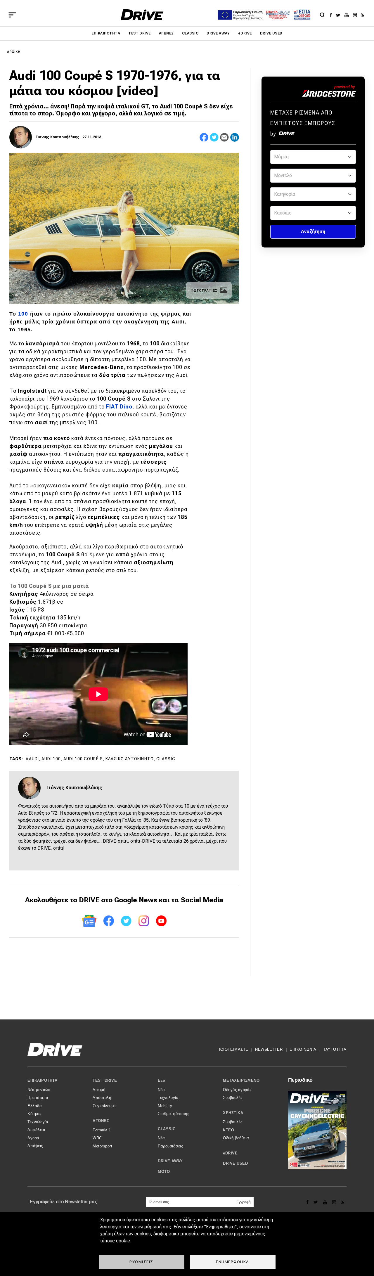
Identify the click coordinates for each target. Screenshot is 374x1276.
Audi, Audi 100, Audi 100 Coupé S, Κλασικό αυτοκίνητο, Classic (102, 758)
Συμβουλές (233, 1097)
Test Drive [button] (105, 1080)
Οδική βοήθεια (236, 1138)
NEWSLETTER (269, 1049)
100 (24, 314)
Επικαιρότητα (105, 33)
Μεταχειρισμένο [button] (241, 1080)
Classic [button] (167, 1129)
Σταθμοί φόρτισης (173, 1113)
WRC (97, 1138)
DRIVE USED (271, 33)
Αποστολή (102, 1097)
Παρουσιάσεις (170, 1146)
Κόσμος (34, 1113)
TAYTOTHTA (335, 1049)
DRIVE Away (218, 33)
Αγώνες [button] (101, 1121)
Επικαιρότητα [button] (42, 1080)
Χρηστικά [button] (233, 1113)
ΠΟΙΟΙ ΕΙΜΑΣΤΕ (232, 1049)
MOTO (164, 1171)
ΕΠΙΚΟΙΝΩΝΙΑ (303, 1049)
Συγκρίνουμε (104, 1106)
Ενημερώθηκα (232, 1261)
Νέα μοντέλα (39, 1090)
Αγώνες (166, 33)
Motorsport (102, 1146)
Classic (190, 33)
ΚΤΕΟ (228, 1130)
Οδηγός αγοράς (237, 1090)
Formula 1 (102, 1130)
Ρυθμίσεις (141, 1261)
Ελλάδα (34, 1106)
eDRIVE (245, 33)
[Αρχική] (142, 14)
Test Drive (139, 33)
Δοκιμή (99, 1090)
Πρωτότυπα (38, 1097)
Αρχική (14, 52)
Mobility (165, 1106)
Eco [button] (161, 1080)
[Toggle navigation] (12, 15)
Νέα (161, 1090)
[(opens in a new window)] (332, 14)
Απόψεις (35, 1146)
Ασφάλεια (36, 1130)
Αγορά (33, 1138)
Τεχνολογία (37, 1122)
